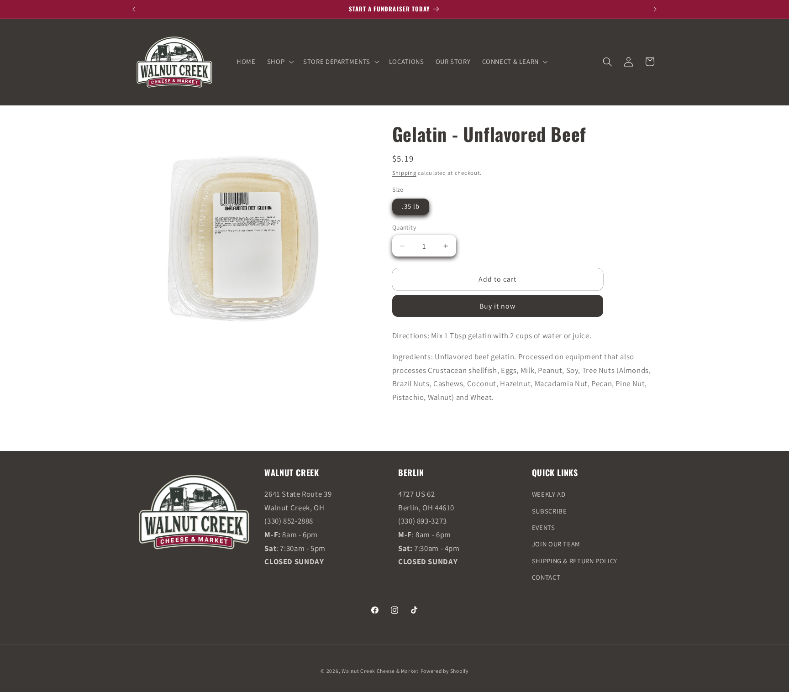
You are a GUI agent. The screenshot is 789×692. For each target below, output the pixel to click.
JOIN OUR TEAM (556, 544)
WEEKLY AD (549, 494)
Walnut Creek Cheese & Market (380, 670)
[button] (279, 62)
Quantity (404, 227)
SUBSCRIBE (549, 511)
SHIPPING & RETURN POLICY (574, 560)
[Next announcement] (655, 9)
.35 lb (411, 206)
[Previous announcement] (134, 9)
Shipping (404, 173)
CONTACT (546, 577)
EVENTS (543, 527)
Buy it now (497, 306)
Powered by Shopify (444, 670)
